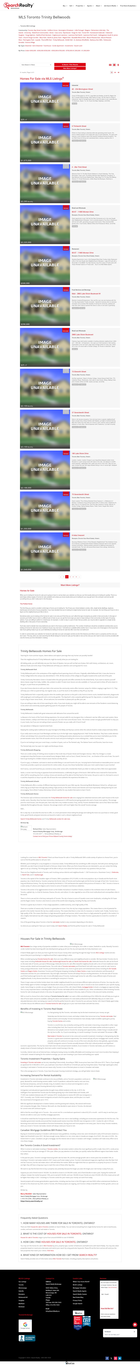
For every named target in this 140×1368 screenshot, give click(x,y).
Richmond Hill (23, 1297)
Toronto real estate (69, 966)
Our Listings (22, 1282)
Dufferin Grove (52, 30)
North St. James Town (54, 37)
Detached (28, 46)
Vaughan (21, 1300)
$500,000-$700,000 (58, 50)
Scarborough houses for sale (62, 961)
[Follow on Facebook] (107, 1358)
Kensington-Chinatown (66, 30)
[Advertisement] (102, 16)
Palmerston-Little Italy (98, 30)
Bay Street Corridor (40, 30)
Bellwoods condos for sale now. (59, 819)
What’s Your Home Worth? (81, 1282)
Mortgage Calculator (79, 1288)
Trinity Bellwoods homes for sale (61, 798)
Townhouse (47, 46)
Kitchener (22, 1307)
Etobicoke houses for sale (43, 961)
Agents (89, 6)
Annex (52, 33)
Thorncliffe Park (46, 40)
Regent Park (66, 37)
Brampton (22, 1294)
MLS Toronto (43, 857)
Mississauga (23, 1288)
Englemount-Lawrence (59, 35)
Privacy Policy (77, 1300)
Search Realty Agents (79, 1291)
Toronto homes (57, 1021)
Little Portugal (79, 30)
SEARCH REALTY (87, 1254)
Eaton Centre (81, 971)
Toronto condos (52, 1149)
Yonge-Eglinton (30, 35)
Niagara (87, 30)
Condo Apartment (58, 46)
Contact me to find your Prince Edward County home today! (52, 836)
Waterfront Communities (40, 33)
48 (118, 72)
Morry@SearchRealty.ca (40, 1199)
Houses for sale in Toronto (29, 1237)
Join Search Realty (110, 6)
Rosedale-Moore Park (79, 37)
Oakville (21, 1291)
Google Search (77, 1303)
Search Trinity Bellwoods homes (31, 819)
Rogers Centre (32, 971)
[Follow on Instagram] (115, 1358)
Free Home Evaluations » (128, 6)
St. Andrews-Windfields (81, 40)
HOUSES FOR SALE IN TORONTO (64, 1233)
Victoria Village (30, 42)
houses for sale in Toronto (39, 1227)
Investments (69, 46)
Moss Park (43, 37)
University (27, 33)
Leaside (37, 40)
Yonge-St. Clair (76, 33)
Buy (64, 6)
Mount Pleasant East (93, 37)
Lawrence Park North (75, 35)
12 (111, 72)
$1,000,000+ (86, 50)
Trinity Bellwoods (58, 40)
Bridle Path (69, 40)
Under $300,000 (30, 50)
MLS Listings (100, 953)
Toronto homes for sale (45, 959)
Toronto (30, 30)
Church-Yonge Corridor (30, 37)
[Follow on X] (111, 1358)
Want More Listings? (70, 584)
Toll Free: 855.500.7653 (53, 1302)
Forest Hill (85, 33)
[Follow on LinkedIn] (119, 1358)
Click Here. (50, 1250)
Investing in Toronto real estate (31, 1062)
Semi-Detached (37, 46)
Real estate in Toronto (55, 1036)
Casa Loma (58, 33)
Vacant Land (78, 46)
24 (115, 72)
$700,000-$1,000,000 (73, 50)
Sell (71, 6)
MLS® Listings (77, 1285)
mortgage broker (87, 987)
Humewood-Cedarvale (97, 33)
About (98, 6)
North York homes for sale (83, 961)
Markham (22, 1303)
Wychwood (66, 33)
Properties (79, 6)
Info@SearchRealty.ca (53, 1311)
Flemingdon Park (28, 40)
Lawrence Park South (90, 35)
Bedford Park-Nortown (43, 35)
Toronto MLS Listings (27, 26)
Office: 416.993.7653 (53, 1305)
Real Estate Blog (78, 1297)
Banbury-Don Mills (96, 40)
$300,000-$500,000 (43, 50)
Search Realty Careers (80, 1294)
